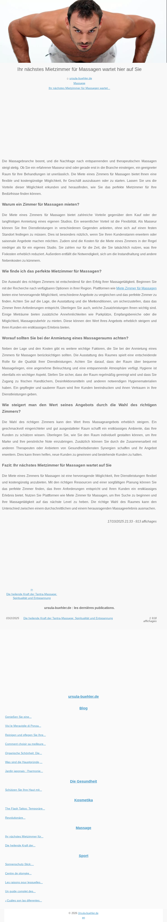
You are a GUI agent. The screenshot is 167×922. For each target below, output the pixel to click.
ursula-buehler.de (80, 78)
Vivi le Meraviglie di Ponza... (23, 725)
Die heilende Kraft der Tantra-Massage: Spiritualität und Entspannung (31, 596)
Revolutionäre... (15, 817)
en (83, 917)
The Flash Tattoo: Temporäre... (25, 808)
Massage (79, 83)
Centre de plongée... (18, 873)
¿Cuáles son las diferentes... (23, 900)
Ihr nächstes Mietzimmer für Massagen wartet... (79, 88)
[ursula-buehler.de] (83, 31)
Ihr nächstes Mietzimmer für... (24, 836)
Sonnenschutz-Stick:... (19, 864)
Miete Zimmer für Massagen (136, 288)
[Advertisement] (79, 121)
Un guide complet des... (20, 891)
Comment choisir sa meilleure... (25, 744)
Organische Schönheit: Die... (23, 753)
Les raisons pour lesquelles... (24, 882)
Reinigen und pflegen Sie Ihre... (25, 735)
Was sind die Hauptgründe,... (23, 762)
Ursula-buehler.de (88, 913)
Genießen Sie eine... (18, 716)
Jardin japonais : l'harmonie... (24, 771)
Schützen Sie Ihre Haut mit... (23, 789)
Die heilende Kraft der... (20, 845)
